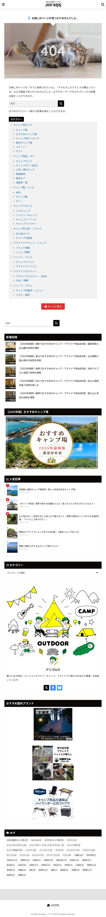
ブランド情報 (23, 247)
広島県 (80, 865)
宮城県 (86, 860)
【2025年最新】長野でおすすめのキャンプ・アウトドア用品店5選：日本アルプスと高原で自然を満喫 (59, 370)
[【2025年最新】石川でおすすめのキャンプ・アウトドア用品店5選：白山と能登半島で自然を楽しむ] (10, 384)
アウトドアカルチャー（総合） (32, 276)
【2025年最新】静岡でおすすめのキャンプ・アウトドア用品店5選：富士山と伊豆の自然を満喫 (59, 395)
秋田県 (75, 870)
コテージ (20, 147)
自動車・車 (22, 182)
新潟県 (11, 870)
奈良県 (74, 860)
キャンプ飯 (21, 196)
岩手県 (68, 865)
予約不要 (91, 855)
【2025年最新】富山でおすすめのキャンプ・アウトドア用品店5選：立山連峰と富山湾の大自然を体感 (59, 358)
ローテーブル (53, 855)
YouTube (36, 840)
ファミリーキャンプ (26, 215)
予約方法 (12, 860)
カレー (19, 201)
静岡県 (87, 870)
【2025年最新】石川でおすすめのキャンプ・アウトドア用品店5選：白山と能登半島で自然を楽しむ (59, 383)
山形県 (22, 865)
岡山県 (57, 865)
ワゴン (67, 855)
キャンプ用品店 (14, 850)
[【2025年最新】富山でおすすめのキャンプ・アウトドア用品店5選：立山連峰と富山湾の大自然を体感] (10, 359)
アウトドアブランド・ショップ (30, 242)
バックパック (73, 850)
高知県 (11, 875)
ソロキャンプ (23, 210)
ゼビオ (59, 850)
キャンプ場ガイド (23, 125)
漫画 (54, 870)
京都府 (25, 860)
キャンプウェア (24, 161)
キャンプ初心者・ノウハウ (28, 228)
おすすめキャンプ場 (26, 134)
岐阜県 (45, 865)
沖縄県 (22, 870)
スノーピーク (45, 850)
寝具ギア (20, 178)
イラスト (71, 840)
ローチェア (38, 855)
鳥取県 (22, 875)
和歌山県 (61, 860)
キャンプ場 (21, 130)
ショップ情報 (23, 252)
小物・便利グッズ (25, 169)
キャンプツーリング (26, 219)
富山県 (11, 865)
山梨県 (33, 865)
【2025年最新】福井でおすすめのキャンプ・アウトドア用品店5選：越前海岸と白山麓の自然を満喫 (59, 346)
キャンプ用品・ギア (24, 156)
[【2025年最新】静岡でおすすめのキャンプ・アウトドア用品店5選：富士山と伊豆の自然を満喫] (10, 396)
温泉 (32, 870)
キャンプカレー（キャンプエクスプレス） (47, 845)
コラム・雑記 (23, 294)
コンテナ (31, 850)
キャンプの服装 (24, 238)
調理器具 (20, 174)
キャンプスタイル (23, 205)
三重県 (78, 855)
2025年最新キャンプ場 (17, 840)
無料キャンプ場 (24, 142)
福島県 (64, 870)
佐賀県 (37, 860)
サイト (19, 151)
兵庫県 (48, 860)
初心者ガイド (23, 233)
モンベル (11, 855)
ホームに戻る (54, 306)
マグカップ (89, 850)
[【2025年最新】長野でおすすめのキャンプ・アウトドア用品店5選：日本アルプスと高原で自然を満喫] (10, 371)
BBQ (18, 192)
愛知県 (91, 865)
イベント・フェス (23, 257)
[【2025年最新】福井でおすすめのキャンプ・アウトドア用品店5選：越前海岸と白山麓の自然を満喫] (10, 347)
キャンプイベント (25, 262)
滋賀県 (43, 870)
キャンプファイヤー (26, 223)
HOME (54, 905)
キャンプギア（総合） (27, 165)
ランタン (24, 855)
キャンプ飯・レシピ (24, 187)
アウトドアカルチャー (25, 271)
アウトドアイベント (26, 266)
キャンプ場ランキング (27, 138)
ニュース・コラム (23, 285)
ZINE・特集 (22, 280)
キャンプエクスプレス (16, 845)
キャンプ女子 (73, 845)
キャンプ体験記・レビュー (30, 290)
